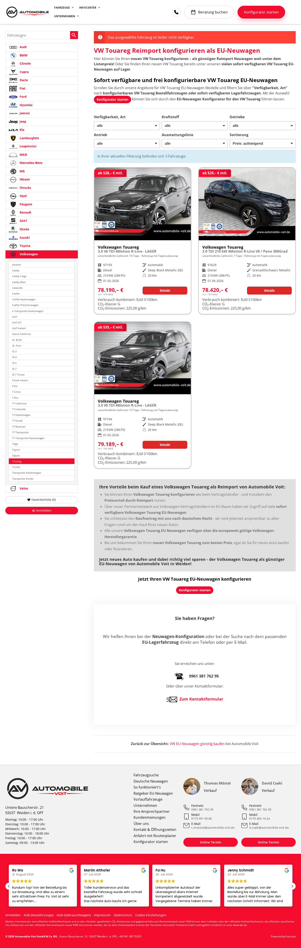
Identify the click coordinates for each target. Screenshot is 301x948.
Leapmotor (28, 146)
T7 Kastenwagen (21, 415)
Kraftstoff (170, 117)
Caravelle (17, 287)
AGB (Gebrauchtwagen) (74, 915)
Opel (23, 196)
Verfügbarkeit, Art (110, 117)
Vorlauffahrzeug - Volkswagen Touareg (142, 241)
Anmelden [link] (43, 510)
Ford (23, 96)
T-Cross (16, 391)
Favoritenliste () (44, 499)
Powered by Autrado (283, 936)
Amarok (16, 264)
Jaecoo (24, 113)
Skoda (24, 229)
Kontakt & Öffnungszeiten (155, 829)
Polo (14, 386)
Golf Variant (19, 328)
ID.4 (14, 357)
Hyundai (25, 105)
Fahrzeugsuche (146, 775)
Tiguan (16, 455)
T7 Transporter (20, 432)
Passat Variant (20, 380)
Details (165, 290)
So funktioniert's (147, 787)
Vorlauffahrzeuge (148, 799)
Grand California (21, 334)
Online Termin (210, 842)
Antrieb (100, 134)
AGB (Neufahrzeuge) (39, 915)
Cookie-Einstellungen (150, 915)
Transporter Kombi (22, 478)
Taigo (15, 443)
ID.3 (14, 351)
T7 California (19, 403)
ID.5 (14, 362)
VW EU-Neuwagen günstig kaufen (197, 743)
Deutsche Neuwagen (151, 781)
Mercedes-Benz (31, 163)
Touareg (16, 461)
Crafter (16, 293)
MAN (23, 154)
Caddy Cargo (19, 276)
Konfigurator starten (151, 841)
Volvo (23, 488)
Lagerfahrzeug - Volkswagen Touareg (247, 241)
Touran (16, 467)
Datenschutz (123, 915)
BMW (23, 55)
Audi (23, 47)
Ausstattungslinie (177, 134)
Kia (21, 130)
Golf (14, 316)
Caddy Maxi (19, 282)
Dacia (23, 80)
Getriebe (237, 117)
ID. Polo (16, 345)
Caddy (15, 270)
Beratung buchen (213, 12)
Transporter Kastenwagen (26, 472)
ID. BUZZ (17, 340)
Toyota (24, 246)
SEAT (23, 221)
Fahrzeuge (62, 7)
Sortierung (239, 134)
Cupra (24, 72)
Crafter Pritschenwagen (25, 305)
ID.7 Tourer (18, 374)
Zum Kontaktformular (201, 699)
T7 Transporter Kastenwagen (28, 438)
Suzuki (24, 237)
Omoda (25, 188)
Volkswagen (28, 254)
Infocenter (87, 7)
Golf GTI (16, 322)
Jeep (22, 121)
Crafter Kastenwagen (24, 299)
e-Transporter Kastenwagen (27, 311)
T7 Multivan (19, 426)
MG (22, 171)
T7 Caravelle (19, 409)
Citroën (25, 63)
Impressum (102, 915)
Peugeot (25, 204)
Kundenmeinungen (149, 817)
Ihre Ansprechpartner (152, 811)
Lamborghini (29, 138)
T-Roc (15, 397)
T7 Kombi (17, 420)
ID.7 (14, 368)
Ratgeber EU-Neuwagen (153, 793)
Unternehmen (64, 16)
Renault (25, 212)
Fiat (22, 88)
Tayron (16, 449)
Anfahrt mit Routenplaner (155, 835)
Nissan (24, 179)
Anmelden (12, 915)
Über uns (141, 823)
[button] (292, 886)
